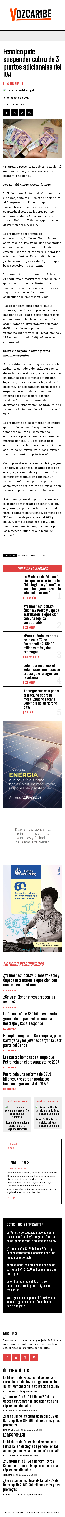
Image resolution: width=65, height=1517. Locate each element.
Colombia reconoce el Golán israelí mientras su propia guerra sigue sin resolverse (42, 671)
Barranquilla (32, 657)
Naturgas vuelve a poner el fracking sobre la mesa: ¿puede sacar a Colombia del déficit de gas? (42, 699)
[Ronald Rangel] (6, 90)
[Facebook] (6, 112)
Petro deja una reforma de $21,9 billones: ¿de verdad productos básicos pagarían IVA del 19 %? (27, 1079)
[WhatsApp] (29, 112)
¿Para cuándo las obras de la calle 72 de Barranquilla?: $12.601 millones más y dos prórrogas (41, 644)
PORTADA (29, 712)
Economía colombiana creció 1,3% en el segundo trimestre (17, 1125)
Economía (9, 1029)
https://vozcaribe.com (16, 1168)
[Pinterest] (22, 112)
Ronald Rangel (25, 90)
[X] (14, 112)
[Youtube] (34, 1357)
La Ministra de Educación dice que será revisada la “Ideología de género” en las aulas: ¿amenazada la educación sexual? (42, 585)
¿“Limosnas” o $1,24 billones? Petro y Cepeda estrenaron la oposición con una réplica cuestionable (41, 614)
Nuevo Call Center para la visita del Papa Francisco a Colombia (48, 1122)
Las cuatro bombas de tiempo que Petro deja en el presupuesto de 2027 (31, 1059)
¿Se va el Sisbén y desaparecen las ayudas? (29, 999)
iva (43, 555)
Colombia (30, 627)
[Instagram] (16, 1357)
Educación (30, 598)
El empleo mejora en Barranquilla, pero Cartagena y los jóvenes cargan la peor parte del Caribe (32, 1040)
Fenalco (35, 555)
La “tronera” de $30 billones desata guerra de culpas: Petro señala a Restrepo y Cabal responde (30, 1018)
